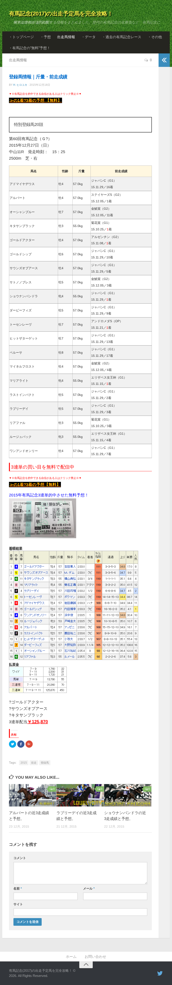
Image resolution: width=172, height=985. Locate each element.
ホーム (71, 957)
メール (89, 888)
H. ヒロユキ (20, 84)
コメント (19, 858)
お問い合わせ (95, 957)
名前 (17, 888)
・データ (88, 37)
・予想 (45, 37)
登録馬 (45, 762)
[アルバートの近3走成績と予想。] (32, 795)
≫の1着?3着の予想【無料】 (34, 484)
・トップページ (21, 37)
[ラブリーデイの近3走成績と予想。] (80, 795)
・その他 (155, 37)
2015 (24, 762)
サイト (18, 904)
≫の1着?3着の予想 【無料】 (35, 100)
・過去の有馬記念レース (121, 37)
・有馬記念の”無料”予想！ (29, 48)
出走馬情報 (66, 37)
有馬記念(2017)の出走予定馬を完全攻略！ (61, 13)
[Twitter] (160, 973)
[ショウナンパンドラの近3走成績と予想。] (127, 795)
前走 (34, 762)
